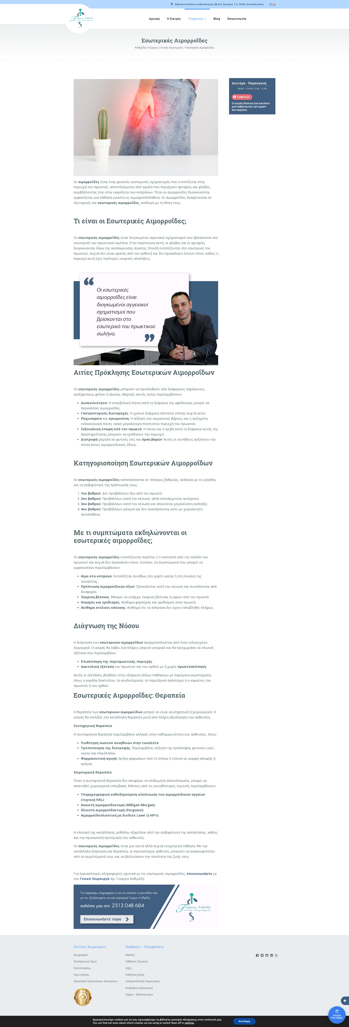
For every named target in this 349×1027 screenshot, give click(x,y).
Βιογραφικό (81, 955)
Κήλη (128, 968)
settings (189, 1023)
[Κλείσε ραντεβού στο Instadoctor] (337, 1015)
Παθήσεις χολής (134, 974)
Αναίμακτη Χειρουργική (139, 988)
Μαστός (130, 955)
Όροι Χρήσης (81, 974)
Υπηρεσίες (196, 19)
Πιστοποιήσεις (82, 968)
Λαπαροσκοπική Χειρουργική (142, 981)
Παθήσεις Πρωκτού (136, 961)
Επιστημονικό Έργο (85, 961)
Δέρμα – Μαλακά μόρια (139, 994)
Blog (216, 19)
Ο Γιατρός (174, 19)
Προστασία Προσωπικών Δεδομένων (96, 981)
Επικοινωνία (236, 19)
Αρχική (154, 19)
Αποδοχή (244, 1021)
